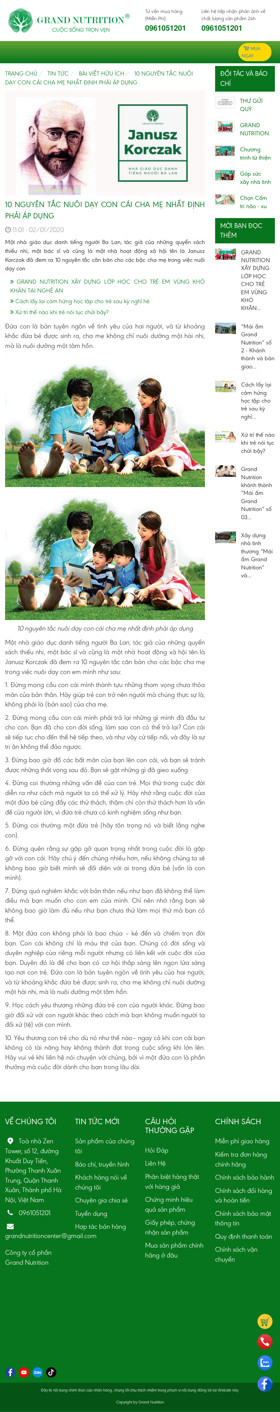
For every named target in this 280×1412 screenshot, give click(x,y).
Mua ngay (251, 52)
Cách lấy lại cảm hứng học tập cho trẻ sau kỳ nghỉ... (256, 400)
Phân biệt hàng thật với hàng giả (172, 1181)
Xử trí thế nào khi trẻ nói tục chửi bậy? (61, 312)
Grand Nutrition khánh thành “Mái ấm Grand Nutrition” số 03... (256, 493)
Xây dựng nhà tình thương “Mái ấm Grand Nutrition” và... (257, 555)
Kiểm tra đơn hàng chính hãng (241, 1159)
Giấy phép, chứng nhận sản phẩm (170, 1227)
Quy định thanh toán (243, 1236)
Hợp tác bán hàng (100, 1226)
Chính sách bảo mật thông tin (243, 1218)
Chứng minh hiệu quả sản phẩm (169, 1204)
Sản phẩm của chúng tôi (105, 1146)
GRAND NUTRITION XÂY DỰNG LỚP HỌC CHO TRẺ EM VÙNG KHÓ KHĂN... (255, 280)
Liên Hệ (155, 1163)
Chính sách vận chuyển (236, 1254)
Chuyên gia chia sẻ (101, 1200)
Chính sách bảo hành (244, 1177)
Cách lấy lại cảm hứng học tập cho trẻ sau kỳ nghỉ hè (82, 301)
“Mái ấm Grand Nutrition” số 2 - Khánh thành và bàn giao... (258, 346)
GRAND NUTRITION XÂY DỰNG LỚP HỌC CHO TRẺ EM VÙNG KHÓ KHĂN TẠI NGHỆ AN (107, 286)
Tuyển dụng (91, 1213)
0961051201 (165, 27)
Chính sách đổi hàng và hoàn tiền (243, 1195)
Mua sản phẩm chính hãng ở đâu (174, 1250)
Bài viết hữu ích (101, 73)
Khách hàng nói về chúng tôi (101, 1182)
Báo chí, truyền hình (102, 1164)
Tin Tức (58, 73)
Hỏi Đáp (156, 1150)
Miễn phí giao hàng (242, 1141)
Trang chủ (21, 73)
